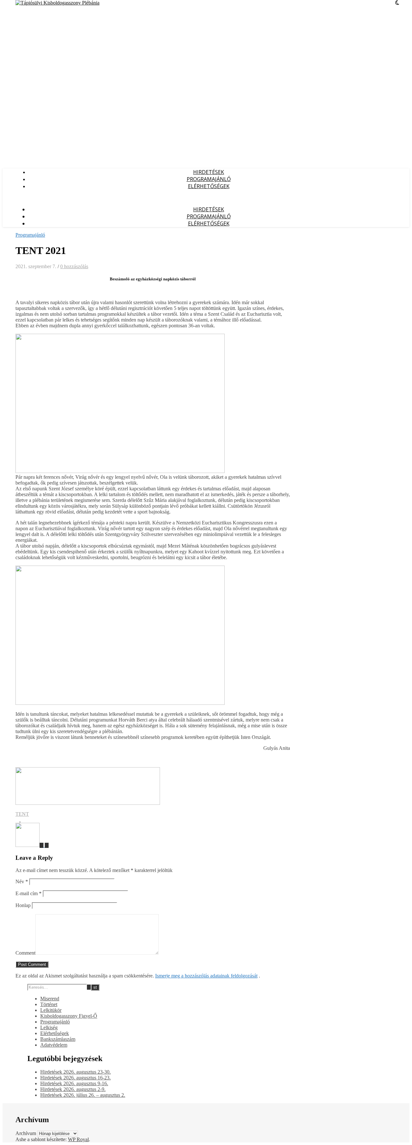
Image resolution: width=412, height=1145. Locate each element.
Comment (25, 953)
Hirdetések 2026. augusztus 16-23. (75, 1077)
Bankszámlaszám (57, 1039)
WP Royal (78, 1139)
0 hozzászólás (74, 266)
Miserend (49, 998)
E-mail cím (28, 893)
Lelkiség (49, 1027)
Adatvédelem (53, 1045)
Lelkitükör (50, 1010)
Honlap (23, 905)
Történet (48, 1004)
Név (21, 881)
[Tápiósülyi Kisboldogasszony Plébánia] (57, 2)
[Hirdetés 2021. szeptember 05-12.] (47, 845)
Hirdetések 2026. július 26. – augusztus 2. (82, 1095)
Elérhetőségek (208, 186)
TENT (22, 814)
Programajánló (209, 179)
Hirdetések (208, 172)
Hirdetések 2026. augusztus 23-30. (75, 1072)
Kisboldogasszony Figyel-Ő (68, 1016)
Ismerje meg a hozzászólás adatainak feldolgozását (206, 975)
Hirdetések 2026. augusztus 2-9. (73, 1089)
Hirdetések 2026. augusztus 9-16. (74, 1083)
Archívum (25, 1133)
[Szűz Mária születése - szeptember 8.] (30, 845)
